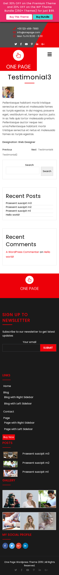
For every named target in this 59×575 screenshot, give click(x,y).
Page (6, 418)
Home (7, 386)
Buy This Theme (19, 16)
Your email (29, 342)
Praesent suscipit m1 (18, 210)
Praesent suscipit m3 (19, 203)
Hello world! (13, 214)
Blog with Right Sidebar (18, 397)
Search (29, 165)
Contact (8, 411)
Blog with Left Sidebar (18, 403)
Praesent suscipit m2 (18, 207)
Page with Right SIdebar (19, 423)
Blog (6, 392)
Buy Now (8, 437)
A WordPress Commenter (22, 252)
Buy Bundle (42, 16)
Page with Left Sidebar (18, 429)
